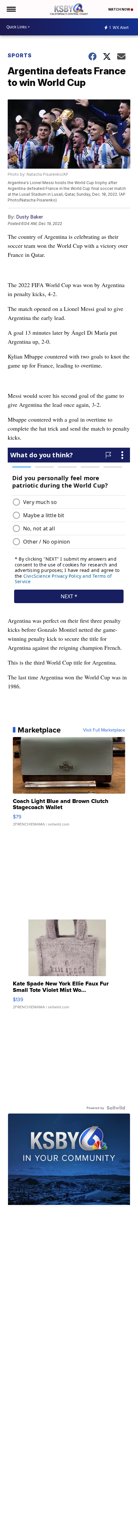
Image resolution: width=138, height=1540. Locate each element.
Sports (20, 55)
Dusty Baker (29, 217)
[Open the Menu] (11, 9)
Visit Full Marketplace (104, 730)
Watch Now (119, 9)
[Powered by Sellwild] (116, 1108)
